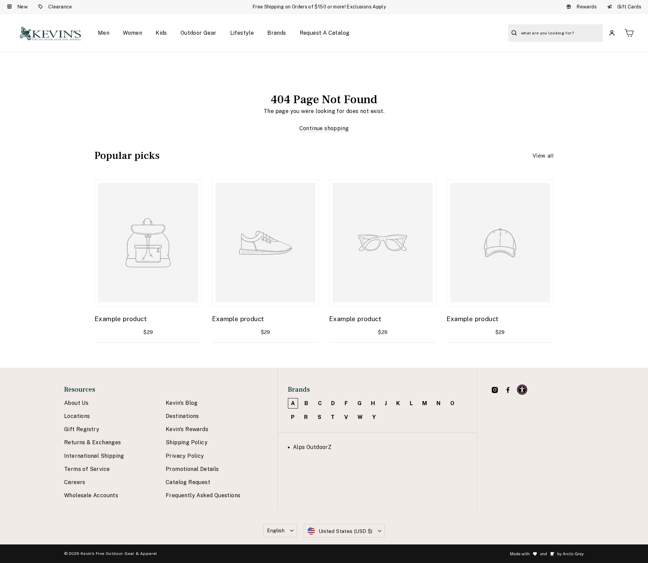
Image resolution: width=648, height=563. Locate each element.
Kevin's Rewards (187, 429)
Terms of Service (87, 469)
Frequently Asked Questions (203, 495)
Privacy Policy (185, 456)
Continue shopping (324, 128)
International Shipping (94, 456)
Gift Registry (81, 429)
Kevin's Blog (182, 403)
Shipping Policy (187, 442)
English (276, 530)
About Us (76, 403)
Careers (74, 482)
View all (543, 155)
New (22, 6)
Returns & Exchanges (92, 442)
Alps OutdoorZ (312, 447)
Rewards (586, 6)
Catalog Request (188, 482)
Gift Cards (629, 6)
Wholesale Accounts (91, 495)
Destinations (182, 416)
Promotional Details (192, 469)
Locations (77, 416)
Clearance (60, 6)
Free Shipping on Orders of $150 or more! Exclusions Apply (319, 6)
